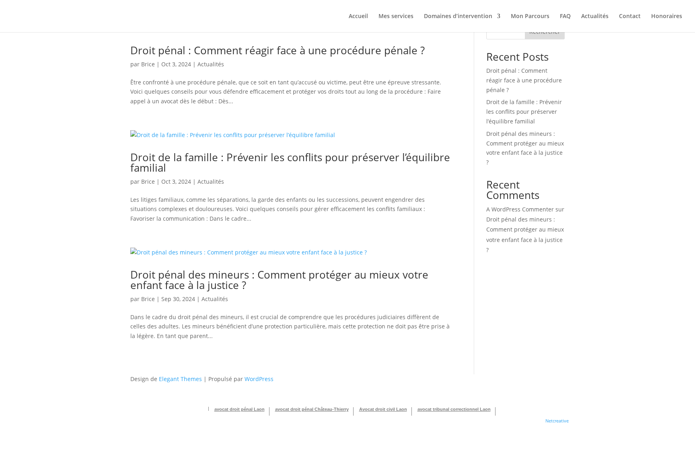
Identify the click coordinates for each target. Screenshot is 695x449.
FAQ (565, 16)
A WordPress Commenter (520, 209)
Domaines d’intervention (458, 16)
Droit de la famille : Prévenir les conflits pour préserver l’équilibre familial (290, 162)
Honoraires (666, 16)
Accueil (358, 16)
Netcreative (557, 421)
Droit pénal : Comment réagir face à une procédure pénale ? (277, 50)
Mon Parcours (530, 16)
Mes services (395, 16)
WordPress (259, 379)
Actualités (595, 16)
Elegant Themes (180, 379)
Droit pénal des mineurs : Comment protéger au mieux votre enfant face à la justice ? (279, 279)
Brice (148, 64)
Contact (630, 16)
